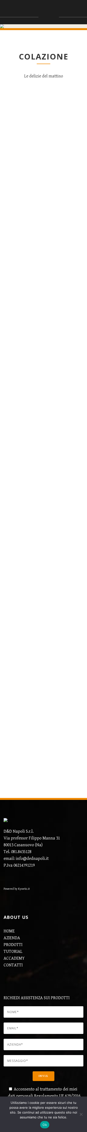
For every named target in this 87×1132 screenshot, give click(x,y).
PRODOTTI (13, 944)
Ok (45, 1125)
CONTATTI (13, 965)
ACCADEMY (14, 958)
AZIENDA (12, 937)
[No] (81, 1114)
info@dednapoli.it (32, 858)
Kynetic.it (23, 888)
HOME (9, 931)
